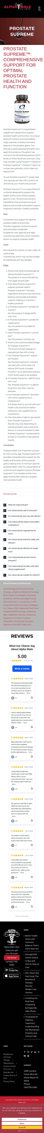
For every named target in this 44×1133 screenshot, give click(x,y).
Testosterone (8, 1063)
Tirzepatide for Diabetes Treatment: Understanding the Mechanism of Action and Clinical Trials (32, 1026)
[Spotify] (28, 1056)
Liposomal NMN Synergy (14, 611)
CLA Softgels (20, 595)
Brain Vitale (8, 595)
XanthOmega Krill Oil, (13, 589)
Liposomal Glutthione (28, 608)
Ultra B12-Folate (20, 624)
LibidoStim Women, (17, 615)
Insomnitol (8, 605)
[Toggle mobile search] (39, 10)
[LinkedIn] (35, 1052)
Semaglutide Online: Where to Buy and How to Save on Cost (32, 960)
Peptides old (8, 1072)
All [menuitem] (4, 490)
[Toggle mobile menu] (39, 7)
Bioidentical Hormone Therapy (8, 1057)
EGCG (15, 602)
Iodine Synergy (21, 605)
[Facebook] (25, 1052)
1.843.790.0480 (30, 1087)
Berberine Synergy (30, 592)
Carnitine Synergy (21, 598)
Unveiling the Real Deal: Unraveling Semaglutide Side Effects (31, 1004)
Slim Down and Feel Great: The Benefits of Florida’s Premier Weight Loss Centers (32, 983)
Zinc (29, 624)
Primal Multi (19, 621)
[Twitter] (39, 1052)
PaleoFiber (8, 621)
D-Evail (33, 598)
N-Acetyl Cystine (22, 618)
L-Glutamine (24, 602)
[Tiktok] (32, 1052)
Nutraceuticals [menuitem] (10, 494)
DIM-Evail (7, 602)
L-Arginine (16, 592)
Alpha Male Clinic (24, 1100)
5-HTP (33, 602)
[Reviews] (22, 775)
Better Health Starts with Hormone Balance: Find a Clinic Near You (32, 942)
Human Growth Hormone (9, 1067)
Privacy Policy (9, 1081)
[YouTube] (25, 1056)
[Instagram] (28, 1052)
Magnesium (8, 618)
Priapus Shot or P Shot (10, 1076)
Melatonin (31, 615)
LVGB (15, 608)
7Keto (10, 608)
